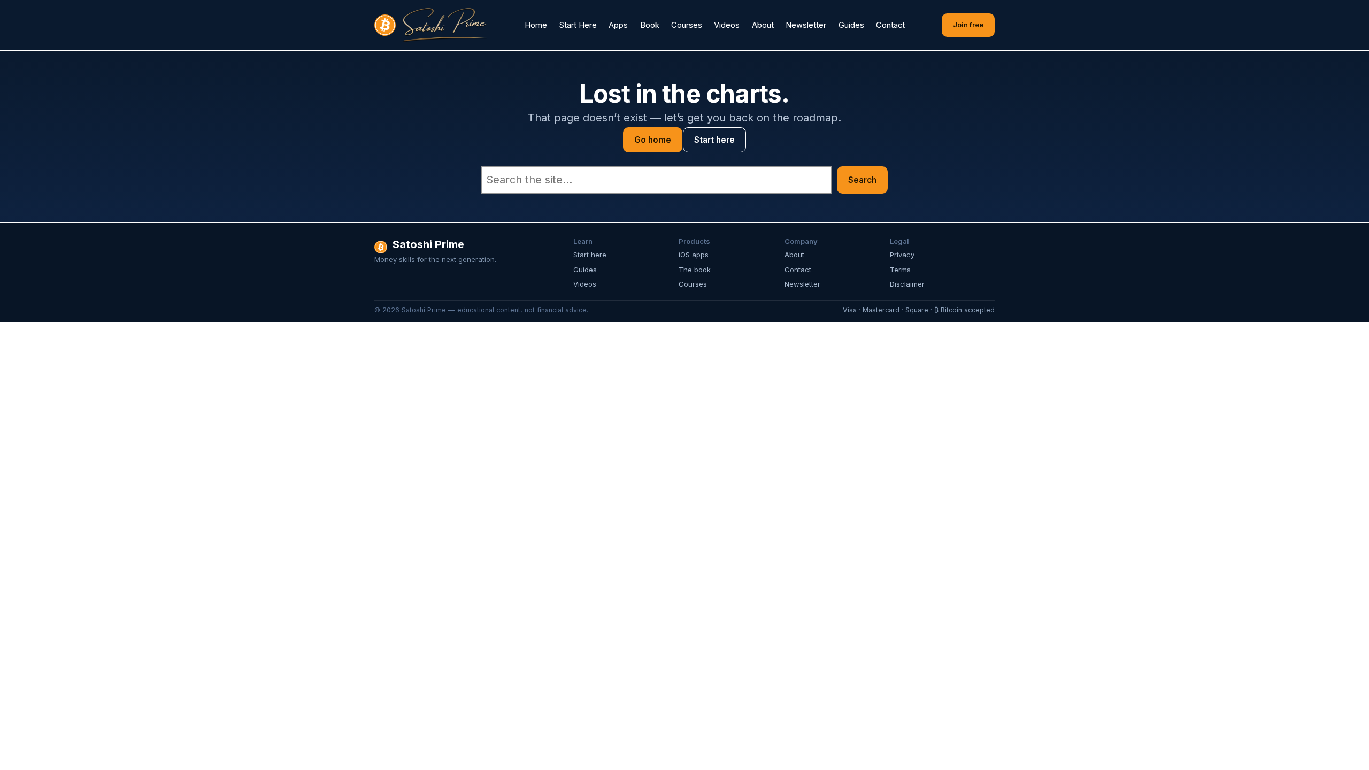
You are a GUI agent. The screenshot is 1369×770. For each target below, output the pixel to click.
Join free (968, 24)
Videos (584, 284)
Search (862, 180)
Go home (652, 140)
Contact (798, 269)
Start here (714, 140)
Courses (693, 284)
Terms (900, 269)
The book (695, 269)
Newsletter (802, 284)
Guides (585, 269)
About (794, 254)
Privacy (902, 254)
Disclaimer (907, 284)
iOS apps (694, 254)
